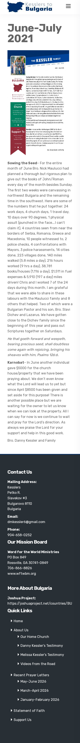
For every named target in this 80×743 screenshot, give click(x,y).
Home (18, 621)
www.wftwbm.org (21, 574)
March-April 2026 (34, 691)
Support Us (22, 720)
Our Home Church (34, 637)
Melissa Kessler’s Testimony (42, 655)
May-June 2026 (33, 681)
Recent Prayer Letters (31, 675)
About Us (21, 630)
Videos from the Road (37, 664)
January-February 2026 (39, 700)
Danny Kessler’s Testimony (41, 646)
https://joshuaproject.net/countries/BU (39, 603)
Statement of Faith (29, 711)
